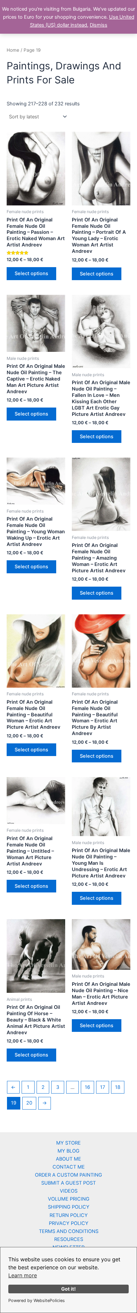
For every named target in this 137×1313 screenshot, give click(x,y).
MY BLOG (68, 1151)
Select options (31, 273)
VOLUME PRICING (68, 1199)
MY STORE (68, 1143)
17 (102, 1087)
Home (13, 50)
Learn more (22, 1275)
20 (29, 1103)
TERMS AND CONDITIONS (68, 1231)
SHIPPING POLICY (68, 1207)
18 (117, 1087)
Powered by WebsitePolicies (36, 1300)
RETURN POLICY (69, 1215)
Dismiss (98, 25)
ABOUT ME (68, 1159)
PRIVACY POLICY (68, 1223)
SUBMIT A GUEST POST (68, 1183)
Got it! (68, 1289)
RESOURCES (68, 1239)
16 (87, 1087)
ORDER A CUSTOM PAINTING (68, 1175)
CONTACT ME (69, 1167)
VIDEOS (68, 1191)
